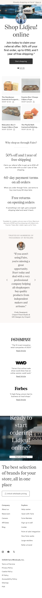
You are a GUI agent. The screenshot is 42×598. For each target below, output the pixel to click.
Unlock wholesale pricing (17, 494)
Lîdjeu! (33, 223)
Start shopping (21, 61)
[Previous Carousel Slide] (7, 280)
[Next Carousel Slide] (35, 280)
